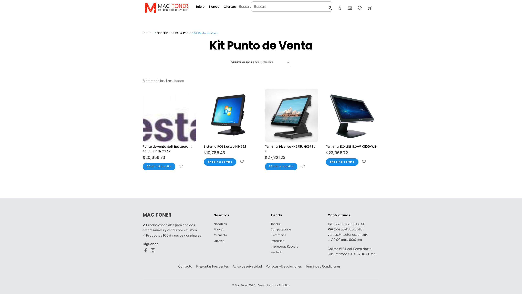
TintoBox (284, 285)
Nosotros (220, 224)
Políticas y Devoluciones (284, 266)
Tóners (275, 224)
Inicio (200, 6)
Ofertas (230, 6)
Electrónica (278, 235)
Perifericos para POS (172, 33)
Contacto (185, 266)
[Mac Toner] (166, 7)
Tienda (214, 6)
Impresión (277, 241)
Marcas (219, 229)
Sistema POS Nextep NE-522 (225, 146)
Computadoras (281, 229)
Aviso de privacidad (247, 266)
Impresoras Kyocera (284, 246)
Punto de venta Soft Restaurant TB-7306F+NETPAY (167, 148)
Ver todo (277, 252)
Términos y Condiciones (323, 266)
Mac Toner (241, 285)
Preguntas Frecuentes (212, 266)
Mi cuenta (220, 235)
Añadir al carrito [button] (159, 166)
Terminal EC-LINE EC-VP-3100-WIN (351, 146)
